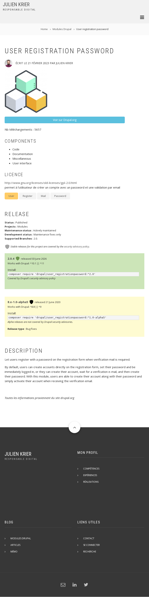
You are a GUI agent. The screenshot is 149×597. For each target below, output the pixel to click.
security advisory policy (76, 246)
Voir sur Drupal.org (64, 120)
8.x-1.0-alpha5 (18, 302)
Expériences (90, 475)
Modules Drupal (20, 538)
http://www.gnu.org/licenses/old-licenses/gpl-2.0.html (41, 183)
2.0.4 (11, 258)
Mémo (13, 551)
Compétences (91, 468)
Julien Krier (16, 4)
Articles (15, 545)
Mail (43, 196)
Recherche (89, 551)
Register (27, 196)
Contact (88, 538)
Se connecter (91, 545)
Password (60, 196)
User (11, 196)
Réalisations (91, 481)
